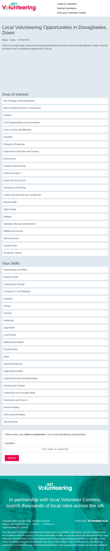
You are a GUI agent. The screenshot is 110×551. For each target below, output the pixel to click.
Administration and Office (15, 270)
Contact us (48, 524)
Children (7, 115)
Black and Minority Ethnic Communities (22, 108)
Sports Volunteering (12, 364)
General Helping (11, 407)
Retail (6, 356)
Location (10, 443)
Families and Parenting (14, 166)
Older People (9, 209)
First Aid (7, 313)
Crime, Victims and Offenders (17, 130)
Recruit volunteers (67, 8)
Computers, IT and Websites (16, 291)
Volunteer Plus (98, 520)
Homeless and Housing (14, 188)
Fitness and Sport (11, 173)
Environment (9, 159)
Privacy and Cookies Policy (15, 524)
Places (5, 40)
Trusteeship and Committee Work (19, 393)
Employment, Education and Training (21, 151)
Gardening (8, 320)
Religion (7, 216)
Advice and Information (14, 414)
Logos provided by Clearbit (15, 527)
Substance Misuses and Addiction (19, 224)
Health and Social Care (14, 180)
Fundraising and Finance (15, 400)
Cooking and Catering (13, 284)
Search (12, 457)
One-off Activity (10, 422)
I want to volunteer (67, 4)
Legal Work (8, 328)
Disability (7, 137)
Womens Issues (11, 238)
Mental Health (10, 202)
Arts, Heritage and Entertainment (18, 101)
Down (13, 40)
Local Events (9, 335)
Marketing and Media (13, 342)
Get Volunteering (19, 7)
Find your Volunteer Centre (71, 12)
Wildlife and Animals (13, 231)
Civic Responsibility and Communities (21, 122)
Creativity (7, 299)
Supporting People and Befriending (20, 378)
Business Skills (10, 277)
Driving (6, 306)
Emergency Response (14, 144)
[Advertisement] (55, 72)
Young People (10, 245)
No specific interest (12, 253)
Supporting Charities (13, 371)
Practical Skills (10, 349)
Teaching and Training (14, 385)
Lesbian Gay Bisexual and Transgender (22, 195)
